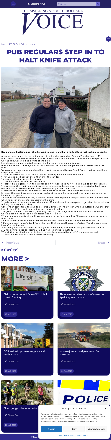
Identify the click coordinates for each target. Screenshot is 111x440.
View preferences (96, 429)
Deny (74, 429)
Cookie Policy (63, 435)
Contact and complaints (79, 435)
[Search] (98, 4)
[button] (105, 408)
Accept (51, 429)
